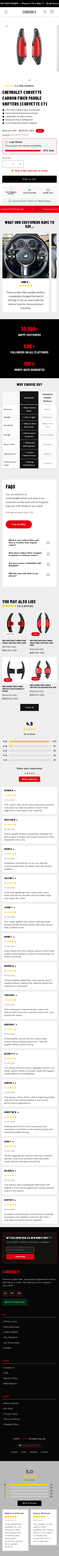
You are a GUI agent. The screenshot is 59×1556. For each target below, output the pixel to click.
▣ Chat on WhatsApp (15, 1302)
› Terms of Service (11, 1419)
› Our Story (7, 1408)
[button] (6, 12)
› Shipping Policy (10, 1424)
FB (19, 1293)
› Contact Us (8, 1368)
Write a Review (29, 779)
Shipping (6, 135)
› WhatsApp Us (9, 1383)
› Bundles (6, 1348)
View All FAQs (19, 524)
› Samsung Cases (11, 1327)
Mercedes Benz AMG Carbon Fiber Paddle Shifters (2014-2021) (42, 642)
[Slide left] (23, 80)
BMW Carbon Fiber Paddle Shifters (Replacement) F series (13, 688)
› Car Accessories (11, 1343)
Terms (24, 1452)
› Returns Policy (10, 1378)
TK (12, 1293)
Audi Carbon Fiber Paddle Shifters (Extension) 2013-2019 (43, 686)
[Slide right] (36, 80)
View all (29, 707)
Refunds (34, 1452)
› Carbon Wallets (10, 1332)
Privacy (14, 1452)
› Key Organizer (10, 1337)
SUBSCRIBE (20, 1257)
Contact (44, 1452)
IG (5, 1293)
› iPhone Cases (9, 1321)
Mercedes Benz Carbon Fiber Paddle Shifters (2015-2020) (14, 641)
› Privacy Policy (10, 1414)
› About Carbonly (10, 1403)
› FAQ (5, 1373)
